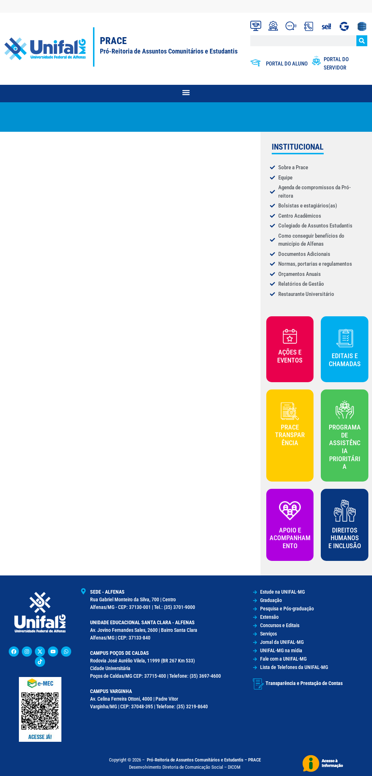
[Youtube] (53, 651)
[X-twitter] (40, 651)
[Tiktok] (40, 662)
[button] (186, 93)
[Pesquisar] (361, 40)
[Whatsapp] (66, 651)
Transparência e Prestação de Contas (304, 683)
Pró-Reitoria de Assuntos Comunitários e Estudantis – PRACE (204, 760)
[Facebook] (14, 651)
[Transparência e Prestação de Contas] (258, 683)
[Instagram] (27, 651)
